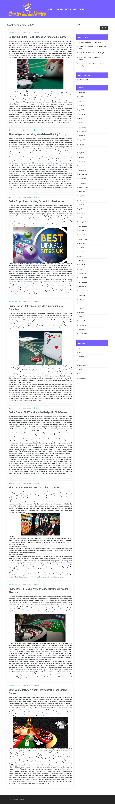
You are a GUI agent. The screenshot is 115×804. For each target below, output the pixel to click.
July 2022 (81, 299)
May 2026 (81, 105)
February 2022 (82, 321)
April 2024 (81, 209)
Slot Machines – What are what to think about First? (36, 487)
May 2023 (81, 256)
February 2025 (82, 166)
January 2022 (82, 325)
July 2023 (81, 247)
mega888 (69, 565)
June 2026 (81, 101)
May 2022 (81, 308)
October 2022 (82, 286)
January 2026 (82, 122)
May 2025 (81, 153)
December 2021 (83, 329)
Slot (75, 9)
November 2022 (83, 282)
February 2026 (82, 118)
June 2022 (81, 303)
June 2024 (81, 200)
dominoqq (58, 98)
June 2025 (81, 148)
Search (78, 24)
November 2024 (83, 178)
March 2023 (82, 265)
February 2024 (82, 217)
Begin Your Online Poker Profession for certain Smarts (37, 36)
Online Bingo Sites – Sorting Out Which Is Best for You (37, 201)
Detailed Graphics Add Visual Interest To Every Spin (92, 53)
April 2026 (81, 110)
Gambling (59, 9)
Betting (68, 9)
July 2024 (81, 196)
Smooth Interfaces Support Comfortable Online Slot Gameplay (92, 65)
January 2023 (82, 273)
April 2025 (81, 157)
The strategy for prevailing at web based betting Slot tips (38, 134)
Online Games (82, 365)
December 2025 (83, 127)
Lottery (80, 361)
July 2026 (81, 97)
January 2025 (82, 170)
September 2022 (83, 290)
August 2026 (82, 92)
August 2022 (82, 295)
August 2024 (82, 191)
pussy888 (16, 392)
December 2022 (83, 278)
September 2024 (83, 187)
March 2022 (82, 316)
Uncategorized (82, 378)
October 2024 (82, 183)
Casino (50, 9)
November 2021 (83, 334)
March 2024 (82, 213)
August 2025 (82, 140)
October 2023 (82, 234)
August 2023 (82, 243)
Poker (81, 9)
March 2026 (82, 114)
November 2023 (83, 230)
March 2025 (82, 161)
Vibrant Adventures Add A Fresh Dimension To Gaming (91, 58)
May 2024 (81, 204)
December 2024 (83, 174)
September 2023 (83, 239)
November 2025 (83, 131)
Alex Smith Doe (16, 32)
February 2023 (82, 269)
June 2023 (81, 252)
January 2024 (82, 222)
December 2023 (83, 226)
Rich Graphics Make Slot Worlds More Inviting (90, 42)
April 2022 (81, 312)
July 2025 (81, 144)
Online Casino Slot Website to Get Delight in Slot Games (38, 412)
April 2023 (81, 260)
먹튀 (14, 767)
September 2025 (83, 135)
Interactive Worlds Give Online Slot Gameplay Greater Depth (92, 47)
